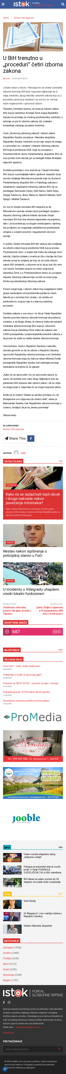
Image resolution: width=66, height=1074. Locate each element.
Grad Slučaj (29, 900)
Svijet (6, 969)
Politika (7, 958)
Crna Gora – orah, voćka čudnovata (21, 666)
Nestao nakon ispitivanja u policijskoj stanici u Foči (25, 553)
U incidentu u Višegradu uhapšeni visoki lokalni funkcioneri (31, 591)
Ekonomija (11, 485)
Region (7, 980)
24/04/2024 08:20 (19, 79)
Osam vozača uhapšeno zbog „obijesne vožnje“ (39, 856)
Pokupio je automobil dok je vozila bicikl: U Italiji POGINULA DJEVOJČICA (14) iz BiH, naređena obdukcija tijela (42, 871)
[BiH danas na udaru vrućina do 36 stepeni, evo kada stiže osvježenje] (12, 882)
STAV (7, 894)
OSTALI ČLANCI (13, 461)
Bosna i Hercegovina (13, 429)
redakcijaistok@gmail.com (27, 1027)
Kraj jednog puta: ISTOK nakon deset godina (26, 692)
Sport (6, 963)
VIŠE (60, 650)
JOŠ (60, 461)
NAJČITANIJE (11, 650)
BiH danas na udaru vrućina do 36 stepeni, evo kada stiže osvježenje (42, 880)
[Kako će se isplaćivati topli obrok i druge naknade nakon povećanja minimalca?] (33, 478)
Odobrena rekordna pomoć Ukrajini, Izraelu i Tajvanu (17, 610)
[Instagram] (9, 1002)
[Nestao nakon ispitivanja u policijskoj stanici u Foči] (33, 535)
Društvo (10, 542)
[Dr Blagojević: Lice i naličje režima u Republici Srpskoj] (12, 916)
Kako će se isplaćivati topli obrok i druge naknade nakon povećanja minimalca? (33, 498)
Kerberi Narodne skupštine (38, 925)
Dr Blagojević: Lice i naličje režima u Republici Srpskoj (43, 915)
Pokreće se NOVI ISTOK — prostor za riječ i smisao (30, 683)
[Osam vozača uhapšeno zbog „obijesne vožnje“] (12, 857)
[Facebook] (30, 438)
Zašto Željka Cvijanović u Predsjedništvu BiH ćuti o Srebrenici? (49, 610)
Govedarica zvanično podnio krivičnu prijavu (26, 700)
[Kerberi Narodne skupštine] (12, 929)
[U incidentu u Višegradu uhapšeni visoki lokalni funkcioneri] (33, 573)
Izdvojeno (8, 947)
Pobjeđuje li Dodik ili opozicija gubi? (22, 674)
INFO (7, 847)
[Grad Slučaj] (12, 904)
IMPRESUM (8, 1033)
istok (7, 79)
